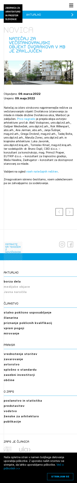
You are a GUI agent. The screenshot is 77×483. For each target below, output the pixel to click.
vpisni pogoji (14, 328)
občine (9, 380)
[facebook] (70, 244)
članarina (11, 318)
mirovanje (11, 333)
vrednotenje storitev (20, 354)
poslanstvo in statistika (23, 401)
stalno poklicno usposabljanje (28, 312)
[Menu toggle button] (71, 5)
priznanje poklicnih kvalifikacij (28, 323)
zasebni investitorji (19, 375)
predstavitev (14, 406)
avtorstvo (12, 364)
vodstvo (10, 411)
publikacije (12, 421)
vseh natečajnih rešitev (42, 171)
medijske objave (17, 287)
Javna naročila (15, 292)
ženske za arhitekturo (21, 416)
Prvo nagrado (26, 119)
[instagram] (62, 244)
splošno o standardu (20, 370)
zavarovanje (13, 359)
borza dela (12, 281)
